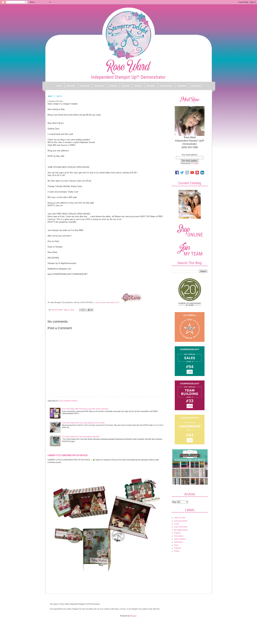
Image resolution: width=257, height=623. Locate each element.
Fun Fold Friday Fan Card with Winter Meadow (80, 437)
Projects (177, 533)
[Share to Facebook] (89, 309)
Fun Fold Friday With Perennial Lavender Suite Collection (85, 409)
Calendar (138, 86)
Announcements (180, 521)
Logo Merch (196, 86)
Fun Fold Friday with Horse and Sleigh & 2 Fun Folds (83, 423)
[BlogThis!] (83, 309)
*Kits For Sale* (180, 518)
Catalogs (113, 86)
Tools (176, 545)
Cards (176, 524)
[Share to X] (86, 309)
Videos (177, 551)
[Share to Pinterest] (91, 309)
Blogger (133, 616)
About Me (71, 86)
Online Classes (166, 86)
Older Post (160, 396)
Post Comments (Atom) (68, 401)
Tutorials (177, 548)
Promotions (178, 536)
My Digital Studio (181, 530)
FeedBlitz (195, 163)
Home (59, 86)
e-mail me (98, 302)
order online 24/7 (112, 302)
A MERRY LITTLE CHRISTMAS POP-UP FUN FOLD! (68, 455)
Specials (125, 86)
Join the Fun (99, 86)
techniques (178, 542)
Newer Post (53, 396)
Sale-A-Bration (180, 539)
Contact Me (84, 86)
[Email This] (80, 309)
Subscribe (150, 86)
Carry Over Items (181, 527)
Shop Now (181, 86)
